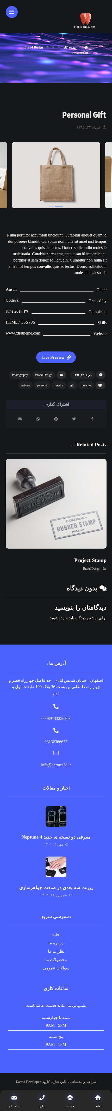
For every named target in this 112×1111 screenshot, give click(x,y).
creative (86, 385)
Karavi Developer (28, 1082)
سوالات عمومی (56, 968)
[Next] (97, 176)
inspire (59, 385)
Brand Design (43, 375)
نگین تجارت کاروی (54, 1082)
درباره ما (56, 943)
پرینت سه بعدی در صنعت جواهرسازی (56, 887)
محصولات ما (56, 959)
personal (42, 385)
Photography (20, 375)
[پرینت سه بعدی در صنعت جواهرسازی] (56, 867)
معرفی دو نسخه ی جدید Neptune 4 (56, 837)
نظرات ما (56, 951)
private (25, 385)
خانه (56, 934)
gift (72, 385)
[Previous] (14, 176)
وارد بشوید (59, 618)
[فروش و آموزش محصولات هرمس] (86, 19)
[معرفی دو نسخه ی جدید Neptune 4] (56, 816)
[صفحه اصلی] (86, 47)
